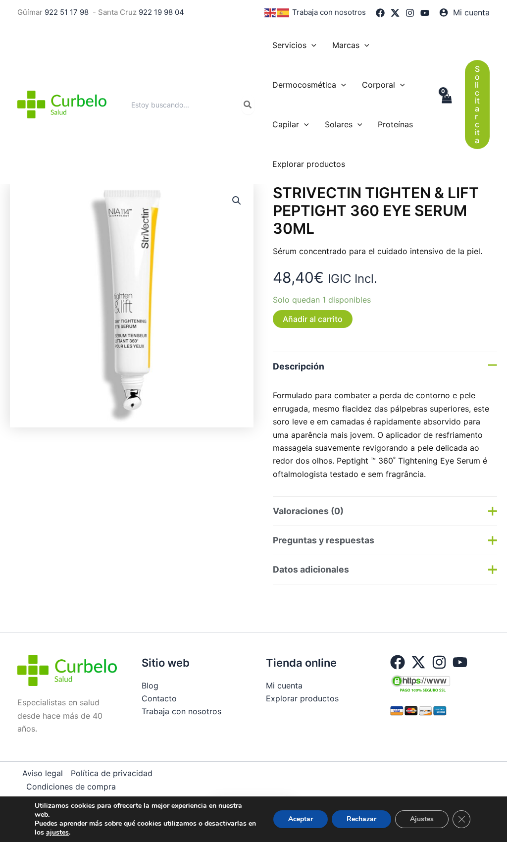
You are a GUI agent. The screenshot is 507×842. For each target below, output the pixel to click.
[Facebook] (380, 12)
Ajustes (422, 819)
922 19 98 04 (161, 12)
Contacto (159, 698)
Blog (150, 685)
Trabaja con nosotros (329, 12)
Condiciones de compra (71, 786)
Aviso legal (42, 773)
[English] (270, 12)
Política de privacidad (111, 773)
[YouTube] (424, 12)
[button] (311, 45)
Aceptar (300, 819)
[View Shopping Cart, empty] (446, 104)
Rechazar (361, 819)
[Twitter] (395, 12)
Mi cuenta (284, 685)
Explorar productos (302, 698)
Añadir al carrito (313, 319)
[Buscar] (248, 104)
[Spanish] (283, 12)
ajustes (57, 832)
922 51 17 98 (67, 12)
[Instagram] (410, 12)
